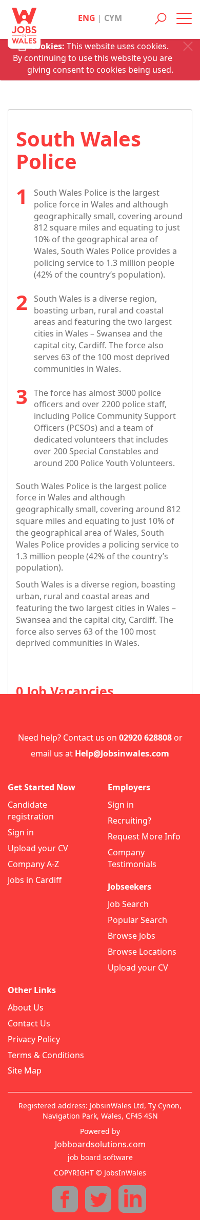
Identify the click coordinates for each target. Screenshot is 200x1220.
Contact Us (29, 1023)
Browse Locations (142, 951)
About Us (26, 1007)
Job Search (128, 904)
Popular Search (137, 919)
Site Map (25, 1070)
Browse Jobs (131, 935)
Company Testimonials (132, 858)
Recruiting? (129, 820)
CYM (113, 18)
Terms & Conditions (46, 1055)
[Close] (188, 46)
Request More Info (144, 836)
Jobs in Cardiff (35, 880)
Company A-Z (33, 864)
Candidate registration (31, 810)
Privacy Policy (34, 1039)
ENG (86, 18)
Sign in (21, 832)
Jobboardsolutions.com (100, 1144)
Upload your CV (38, 848)
